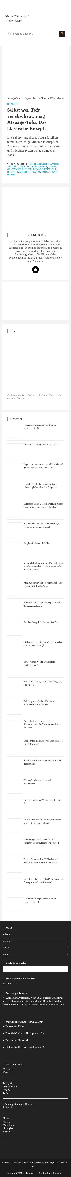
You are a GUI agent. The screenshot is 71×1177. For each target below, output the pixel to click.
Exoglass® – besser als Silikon (37, 543)
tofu (45, 172)
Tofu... (6, 1093)
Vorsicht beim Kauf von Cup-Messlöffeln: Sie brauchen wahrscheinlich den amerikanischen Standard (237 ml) (43, 566)
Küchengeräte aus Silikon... (18, 1104)
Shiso (23, 172)
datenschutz (42, 1162)
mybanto (7, 941)
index (64, 1162)
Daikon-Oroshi (37, 166)
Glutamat (14, 169)
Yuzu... (7, 1072)
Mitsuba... (8, 1124)
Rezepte (12, 104)
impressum (28, 1162)
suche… (7, 947)
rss (33, 1166)
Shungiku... (9, 1128)
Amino (54, 164)
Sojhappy (34, 172)
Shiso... (7, 1118)
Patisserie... (9, 1107)
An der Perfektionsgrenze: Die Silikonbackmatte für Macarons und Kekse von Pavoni (42, 724)
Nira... (6, 1121)
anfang (6, 934)
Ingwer (27, 169)
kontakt (17, 1162)
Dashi (52, 166)
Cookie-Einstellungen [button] (50, 1173)
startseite (6, 1162)
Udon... (7, 1089)
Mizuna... (8, 1131)
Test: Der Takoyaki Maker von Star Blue (41, 622)
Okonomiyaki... (12, 1086)
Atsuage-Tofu (16, 166)
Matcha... (8, 1068)
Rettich (12, 172)
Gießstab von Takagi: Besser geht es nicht (42, 444)
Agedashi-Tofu (39, 164)
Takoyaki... (9, 1083)
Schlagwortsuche (16, 962)
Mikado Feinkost (44, 169)
